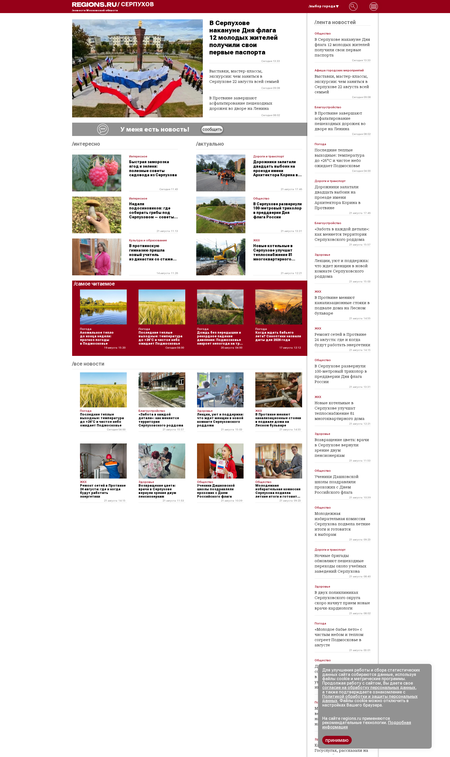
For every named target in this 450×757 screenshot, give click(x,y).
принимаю (337, 740)
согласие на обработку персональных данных (368, 687)
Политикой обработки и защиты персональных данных (370, 698)
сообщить (212, 129)
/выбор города (322, 6)
